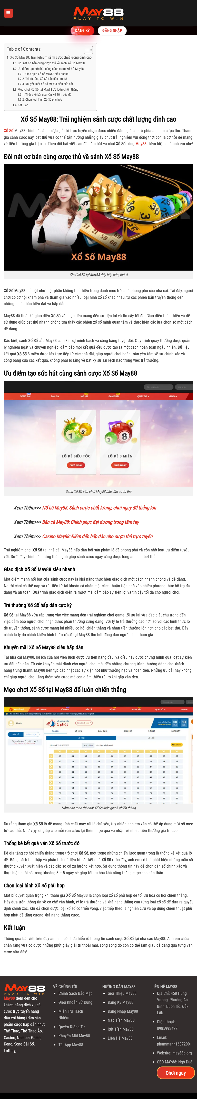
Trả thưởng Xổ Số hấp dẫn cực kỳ (46, 79)
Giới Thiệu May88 (122, 993)
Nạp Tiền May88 (121, 1020)
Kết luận (23, 105)
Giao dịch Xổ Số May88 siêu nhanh (46, 74)
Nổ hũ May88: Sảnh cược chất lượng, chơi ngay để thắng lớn (99, 508)
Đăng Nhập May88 (123, 1011)
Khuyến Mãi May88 (74, 1035)
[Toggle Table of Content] (86, 50)
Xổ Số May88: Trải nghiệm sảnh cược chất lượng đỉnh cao (51, 57)
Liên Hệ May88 (120, 1038)
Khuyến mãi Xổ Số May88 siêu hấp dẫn (49, 84)
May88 (9, 998)
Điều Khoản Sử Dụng (75, 1002)
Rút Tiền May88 (121, 1029)
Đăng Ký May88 (120, 1002)
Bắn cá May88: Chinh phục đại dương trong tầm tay (90, 522)
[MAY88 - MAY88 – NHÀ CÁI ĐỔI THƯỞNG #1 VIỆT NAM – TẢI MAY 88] (98, 13)
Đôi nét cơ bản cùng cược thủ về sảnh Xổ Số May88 (51, 63)
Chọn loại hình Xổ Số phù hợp (43, 99)
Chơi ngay (176, 1073)
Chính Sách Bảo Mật (75, 993)
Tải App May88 (70, 1044)
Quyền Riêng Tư (71, 1027)
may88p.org (182, 1053)
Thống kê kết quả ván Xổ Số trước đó (48, 95)
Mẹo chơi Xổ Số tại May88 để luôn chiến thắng (48, 89)
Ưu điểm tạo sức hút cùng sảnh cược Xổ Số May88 (51, 69)
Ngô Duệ (185, 1062)
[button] (8, 13)
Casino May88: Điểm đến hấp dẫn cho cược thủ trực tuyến (97, 536)
